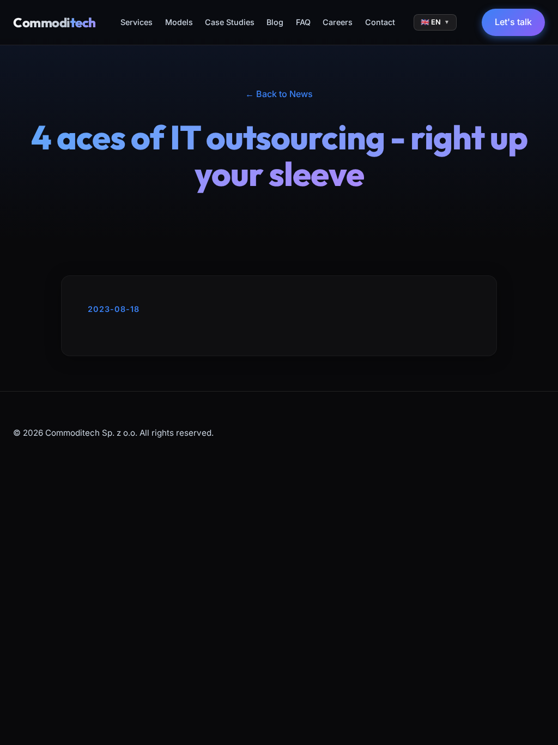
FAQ (303, 22)
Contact (380, 22)
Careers (338, 22)
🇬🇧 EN (435, 22)
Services (136, 22)
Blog (274, 22)
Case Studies (229, 22)
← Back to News (279, 93)
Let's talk (513, 21)
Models (179, 22)
